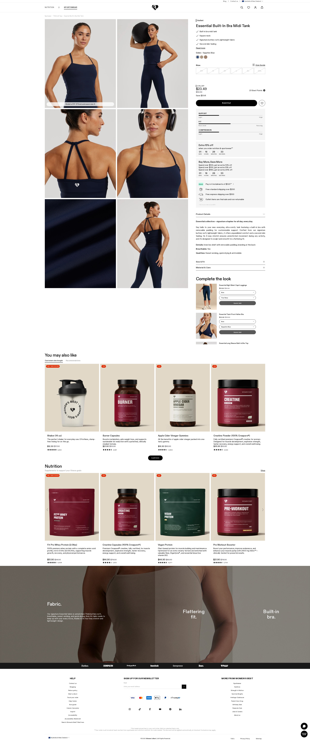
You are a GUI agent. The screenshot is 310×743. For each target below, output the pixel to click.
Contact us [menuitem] (234, 1)
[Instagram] (130, 709)
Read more (200, 48)
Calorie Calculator (73, 708)
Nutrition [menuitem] (49, 7)
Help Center (73, 701)
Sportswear (48, 16)
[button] (252, 1)
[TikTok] (140, 709)
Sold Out (226, 103)
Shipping (73, 687)
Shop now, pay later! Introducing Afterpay (65, 1)
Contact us (73, 683)
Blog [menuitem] (224, 1)
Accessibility (72, 715)
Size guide (72, 705)
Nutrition (237, 687)
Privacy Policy (245, 738)
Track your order (72, 697)
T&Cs (232, 738)
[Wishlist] (248, 7)
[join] (184, 687)
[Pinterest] (170, 709)
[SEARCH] (241, 7)
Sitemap (259, 738)
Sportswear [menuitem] (70, 7)
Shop (263, 470)
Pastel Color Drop (237, 701)
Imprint (72, 712)
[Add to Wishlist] (262, 103)
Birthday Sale (237, 705)
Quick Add (237, 303)
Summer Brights (237, 694)
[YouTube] (160, 709)
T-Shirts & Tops (57, 16)
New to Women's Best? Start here (73, 722)
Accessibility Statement (73, 719)
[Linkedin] (180, 709)
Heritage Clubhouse (237, 697)
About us (237, 715)
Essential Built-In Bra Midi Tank (74, 16)
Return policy (72, 690)
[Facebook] (150, 709)
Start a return (72, 694)
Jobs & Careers (237, 712)
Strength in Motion (237, 690)
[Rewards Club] (304, 734)
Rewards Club (237, 708)
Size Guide (260, 65)
